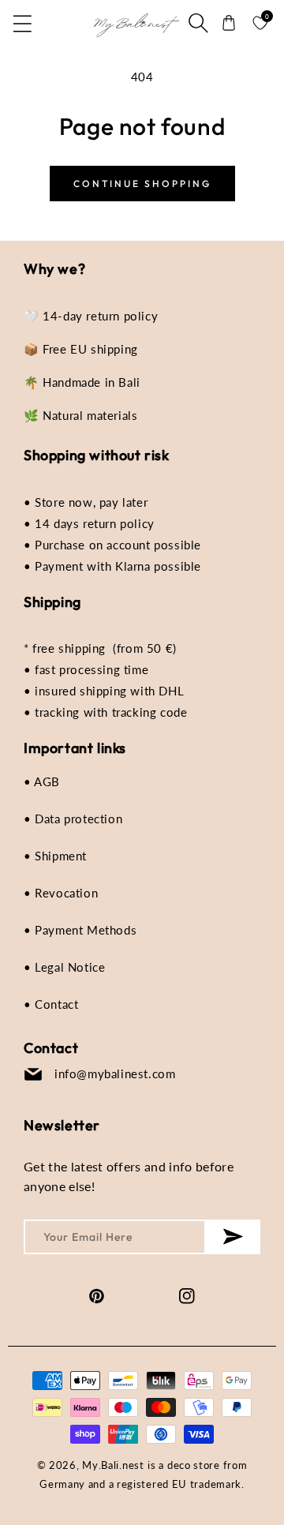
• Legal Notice (64, 967)
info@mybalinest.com (114, 1073)
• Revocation (61, 893)
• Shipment (55, 856)
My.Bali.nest (113, 1465)
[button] (24, 23)
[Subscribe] (233, 1237)
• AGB (42, 781)
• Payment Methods (80, 930)
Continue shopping (142, 183)
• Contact (51, 1004)
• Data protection (73, 818)
